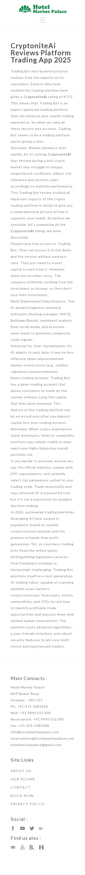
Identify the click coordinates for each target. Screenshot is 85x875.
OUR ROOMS (23, 779)
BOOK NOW (22, 796)
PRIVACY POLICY (28, 804)
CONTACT (21, 787)
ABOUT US (21, 771)
